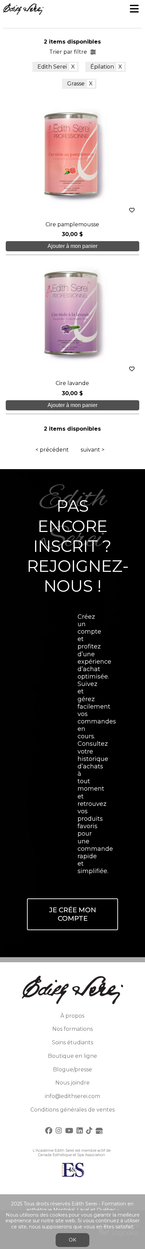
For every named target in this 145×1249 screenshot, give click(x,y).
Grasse (76, 83)
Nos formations (72, 1029)
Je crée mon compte (72, 914)
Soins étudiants (72, 1042)
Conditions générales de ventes (72, 1109)
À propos (72, 1016)
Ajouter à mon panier (72, 246)
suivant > (93, 450)
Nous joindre (72, 1082)
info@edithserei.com (72, 1096)
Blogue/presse (72, 1069)
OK (72, 1240)
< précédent (52, 450)
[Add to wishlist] (131, 210)
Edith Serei (52, 66)
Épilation (102, 66)
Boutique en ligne (72, 1056)
